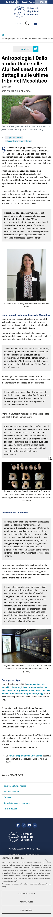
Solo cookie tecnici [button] (26, 894)
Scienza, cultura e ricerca (14, 786)
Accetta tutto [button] (26, 902)
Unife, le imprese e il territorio (16, 803)
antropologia (10, 138)
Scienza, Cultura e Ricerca (3, 35)
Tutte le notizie (10, 809)
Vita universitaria (11, 791)
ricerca (19, 138)
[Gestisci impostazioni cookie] (50, 458)
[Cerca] (27, 23)
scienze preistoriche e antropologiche (18, 141)
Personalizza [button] (26, 910)
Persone (7, 797)
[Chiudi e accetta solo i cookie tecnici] (47, 861)
